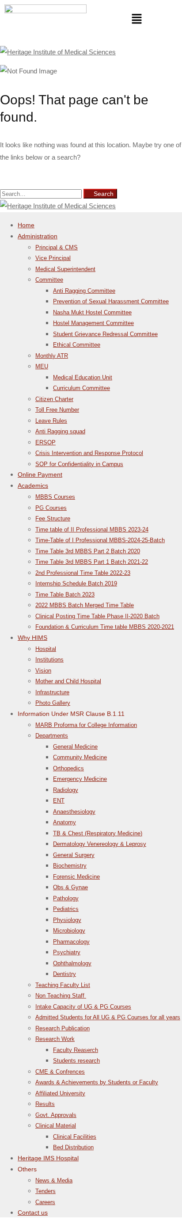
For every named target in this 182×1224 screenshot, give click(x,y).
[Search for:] (41, 193)
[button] (136, 20)
